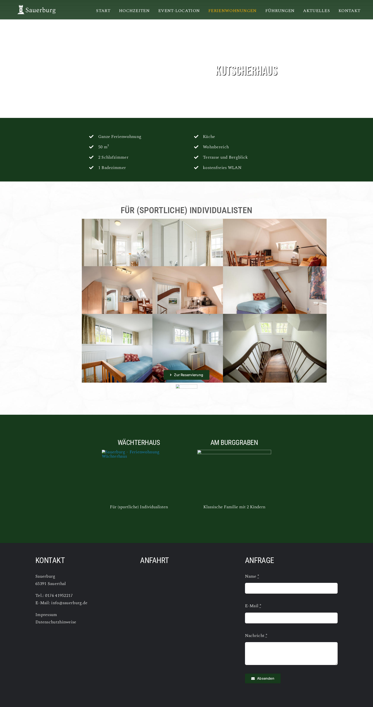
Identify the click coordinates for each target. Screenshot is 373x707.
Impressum (46, 615)
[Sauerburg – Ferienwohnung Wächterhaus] (139, 452)
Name (252, 576)
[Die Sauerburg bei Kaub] (34, 6)
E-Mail (253, 606)
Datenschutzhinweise (55, 622)
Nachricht (256, 635)
